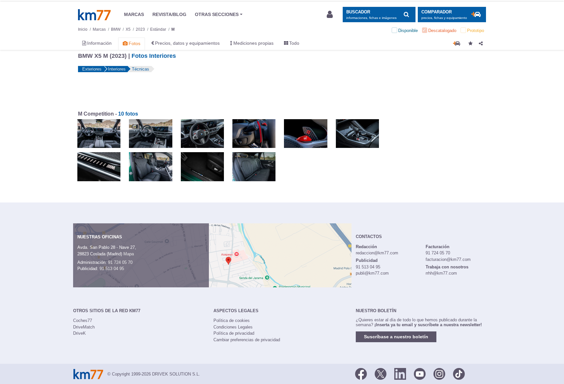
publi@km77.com (372, 273)
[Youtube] (420, 373)
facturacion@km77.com (448, 259)
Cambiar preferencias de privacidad (246, 339)
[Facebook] (361, 373)
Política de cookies (231, 320)
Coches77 (82, 320)
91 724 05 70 (120, 262)
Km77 (94, 14)
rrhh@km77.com (441, 273)
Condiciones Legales (233, 327)
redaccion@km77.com (377, 252)
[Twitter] (380, 373)
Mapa (128, 253)
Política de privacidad (233, 333)
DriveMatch (84, 327)
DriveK (79, 333)
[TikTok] (459, 373)
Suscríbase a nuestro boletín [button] (396, 336)
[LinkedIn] (400, 373)
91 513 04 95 (112, 268)
